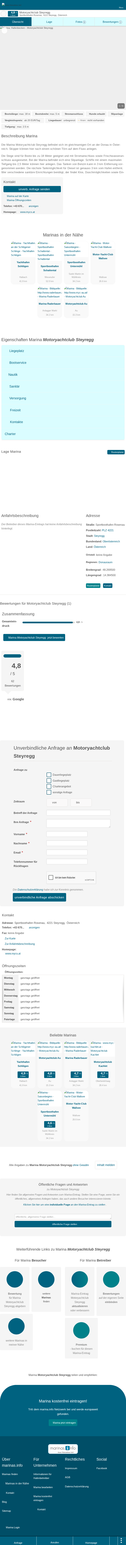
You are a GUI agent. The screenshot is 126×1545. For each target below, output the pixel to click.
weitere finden (46, 1297)
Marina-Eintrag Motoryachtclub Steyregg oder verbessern (79, 1302)
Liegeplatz (16, 351)
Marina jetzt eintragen (64, 1422)
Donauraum (105, 562)
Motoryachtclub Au (76, 303)
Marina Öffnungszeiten (18, 200)
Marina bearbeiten (43, 1487)
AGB (67, 1477)
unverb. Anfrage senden (34, 189)
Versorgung (17, 398)
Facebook (101, 1468)
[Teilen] (114, 1540)
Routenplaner (117, 452)
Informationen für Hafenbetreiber (42, 1476)
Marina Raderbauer (50, 303)
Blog (4, 1501)
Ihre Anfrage (22, 822)
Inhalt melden (106, 1165)
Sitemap (6, 1510)
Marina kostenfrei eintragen (42, 1498)
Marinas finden (10, 1474)
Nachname (21, 843)
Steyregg (99, 535)
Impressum (71, 1468)
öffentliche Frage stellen (64, 1224)
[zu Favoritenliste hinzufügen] (4, 30)
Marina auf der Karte (17, 196)
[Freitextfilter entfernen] (111, 4)
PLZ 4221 (108, 530)
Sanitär (14, 386)
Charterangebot (62, 786)
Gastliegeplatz (61, 780)
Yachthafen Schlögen (23, 264)
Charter (10, 434)
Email (17, 852)
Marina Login (12, 1527)
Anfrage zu (20, 769)
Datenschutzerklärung (30, 889)
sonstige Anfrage (62, 792)
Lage (49, 21)
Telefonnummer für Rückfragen (25, 863)
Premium (119, 237)
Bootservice (17, 362)
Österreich (100, 546)
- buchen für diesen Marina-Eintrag (81, 1348)
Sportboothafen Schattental (50, 268)
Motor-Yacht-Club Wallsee (103, 256)
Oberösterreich (111, 541)
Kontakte (16, 422)
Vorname (19, 834)
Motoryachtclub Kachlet (103, 1063)
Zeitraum (19, 801)
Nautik (12, 374)
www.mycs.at (27, 212)
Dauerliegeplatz (62, 774)
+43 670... (18, 206)
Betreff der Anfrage (25, 813)
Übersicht (17, 21)
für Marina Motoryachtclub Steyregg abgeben (15, 1300)
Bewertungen (111, 21)
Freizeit (15, 410)
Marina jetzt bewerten (36, 637)
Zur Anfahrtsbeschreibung (20, 944)
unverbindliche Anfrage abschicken (39, 897)
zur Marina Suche (4, 14)
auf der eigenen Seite (111, 1297)
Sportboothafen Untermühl (76, 264)
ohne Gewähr (81, 1165)
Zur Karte (10, 938)
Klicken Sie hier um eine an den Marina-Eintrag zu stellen (64, 1204)
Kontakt (107, 585)
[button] (63, 68)
